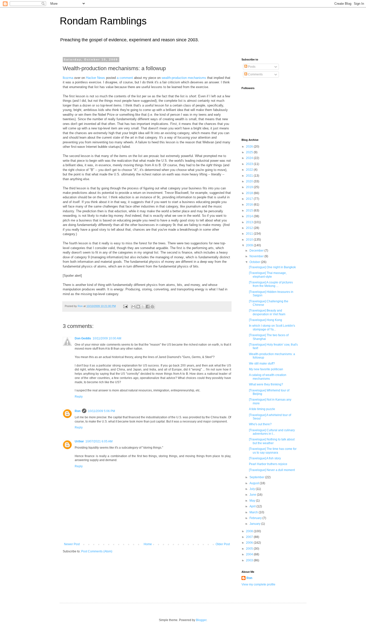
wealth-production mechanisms (184, 78)
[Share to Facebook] (147, 306)
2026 (250, 146)
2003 (250, 560)
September (257, 477)
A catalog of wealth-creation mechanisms (267, 376)
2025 (250, 152)
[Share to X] (142, 306)
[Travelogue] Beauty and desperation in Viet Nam (267, 312)
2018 (250, 193)
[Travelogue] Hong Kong (265, 320)
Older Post (223, 544)
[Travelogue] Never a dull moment (272, 470)
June (253, 494)
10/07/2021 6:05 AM (99, 441)
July (252, 489)
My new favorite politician (266, 369)
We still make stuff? (262, 363)
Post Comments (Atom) (96, 551)
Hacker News (95, 78)
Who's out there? (260, 424)
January (255, 524)
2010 (250, 239)
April (252, 506)
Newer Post (72, 544)
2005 (250, 548)
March (254, 512)
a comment (125, 78)
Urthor (79, 441)
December (256, 250)
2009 (250, 245)
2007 (250, 537)
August (254, 483)
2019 (250, 187)
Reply (79, 396)
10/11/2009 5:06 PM (101, 411)
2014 (250, 216)
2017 (250, 199)
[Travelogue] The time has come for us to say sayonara (273, 450)
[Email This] (133, 306)
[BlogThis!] (138, 306)
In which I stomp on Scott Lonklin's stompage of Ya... (272, 327)
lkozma (68, 78)
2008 (250, 531)
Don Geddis (83, 338)
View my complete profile (258, 584)
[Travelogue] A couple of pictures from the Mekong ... (271, 284)
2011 (250, 233)
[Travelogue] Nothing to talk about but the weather (272, 441)
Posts (251, 66)
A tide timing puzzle (262, 409)
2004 (250, 554)
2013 (250, 222)
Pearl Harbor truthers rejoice (268, 464)
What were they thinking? (266, 384)
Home (148, 544)
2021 (250, 175)
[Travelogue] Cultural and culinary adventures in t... (272, 431)
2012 (250, 228)
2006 (250, 542)
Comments (255, 74)
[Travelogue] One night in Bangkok (272, 267)
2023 (250, 164)
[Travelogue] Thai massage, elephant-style (268, 274)
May (252, 500)
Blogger (201, 620)
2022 (250, 169)
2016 (250, 204)
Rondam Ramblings (103, 20)
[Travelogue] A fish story (265, 458)
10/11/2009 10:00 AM (107, 338)
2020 (250, 181)
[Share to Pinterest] (152, 306)
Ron (77, 411)
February (255, 518)
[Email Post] (125, 306)
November (256, 256)
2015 (250, 210)
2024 (250, 158)
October (255, 262)
